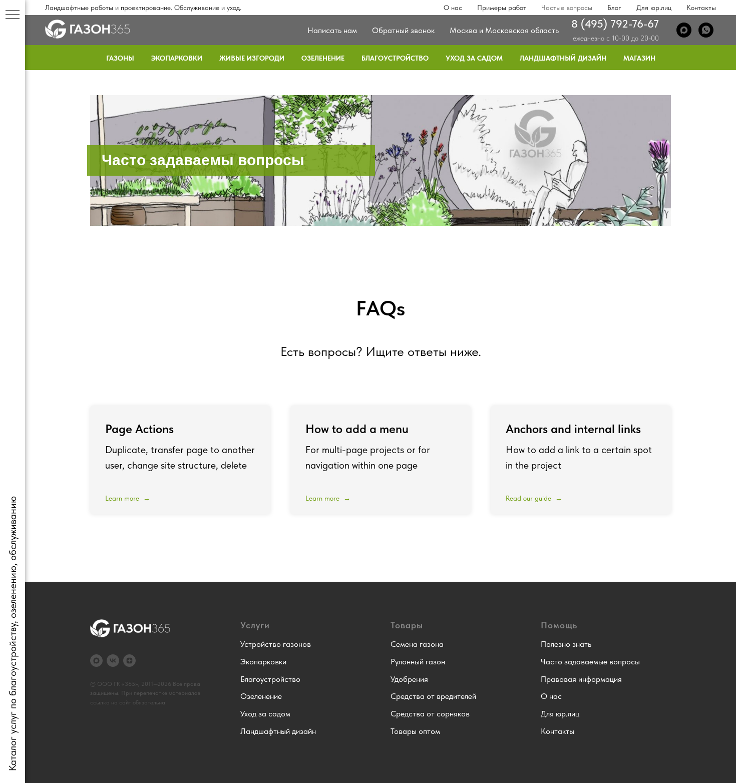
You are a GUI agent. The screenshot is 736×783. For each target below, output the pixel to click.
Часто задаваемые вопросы (590, 661)
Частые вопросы (566, 8)
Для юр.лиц (653, 8)
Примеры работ (501, 8)
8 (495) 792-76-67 (615, 23)
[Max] (683, 30)
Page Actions (139, 429)
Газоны (120, 58)
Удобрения (409, 679)
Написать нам (332, 30)
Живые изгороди (251, 58)
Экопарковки (176, 58)
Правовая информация (581, 679)
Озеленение (322, 58)
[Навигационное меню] (13, 15)
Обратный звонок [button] (403, 30)
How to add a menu (357, 429)
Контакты (701, 8)
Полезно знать (566, 644)
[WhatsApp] (705, 30)
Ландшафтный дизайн (563, 58)
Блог (614, 8)
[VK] (113, 660)
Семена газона (417, 644)
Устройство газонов (275, 644)
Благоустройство (395, 58)
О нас (453, 8)
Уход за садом (474, 58)
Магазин (639, 58)
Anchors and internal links (573, 429)
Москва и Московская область (504, 30)
